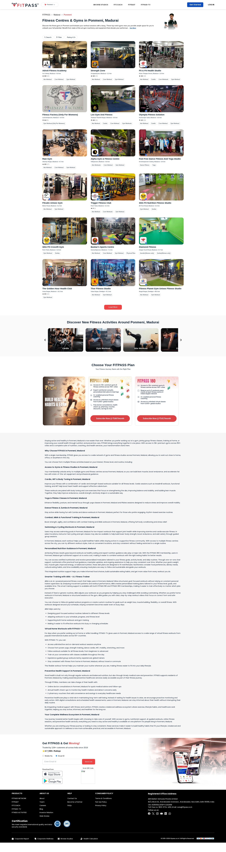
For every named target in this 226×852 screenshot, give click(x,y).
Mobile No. (49, 756)
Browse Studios (100, 5)
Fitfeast (131, 5)
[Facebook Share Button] (149, 813)
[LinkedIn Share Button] (165, 813)
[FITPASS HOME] (25, 5)
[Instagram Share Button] (157, 813)
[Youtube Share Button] (161, 813)
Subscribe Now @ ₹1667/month (110, 418)
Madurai (57, 15)
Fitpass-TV (145, 5)
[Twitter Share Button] (153, 813)
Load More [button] (113, 307)
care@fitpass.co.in (184, 807)
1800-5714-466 (165, 807)
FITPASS (46, 15)
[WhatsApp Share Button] (170, 813)
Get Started (195, 4)
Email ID (61, 756)
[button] (50, 5)
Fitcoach (118, 5)
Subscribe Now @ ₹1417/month (157, 418)
